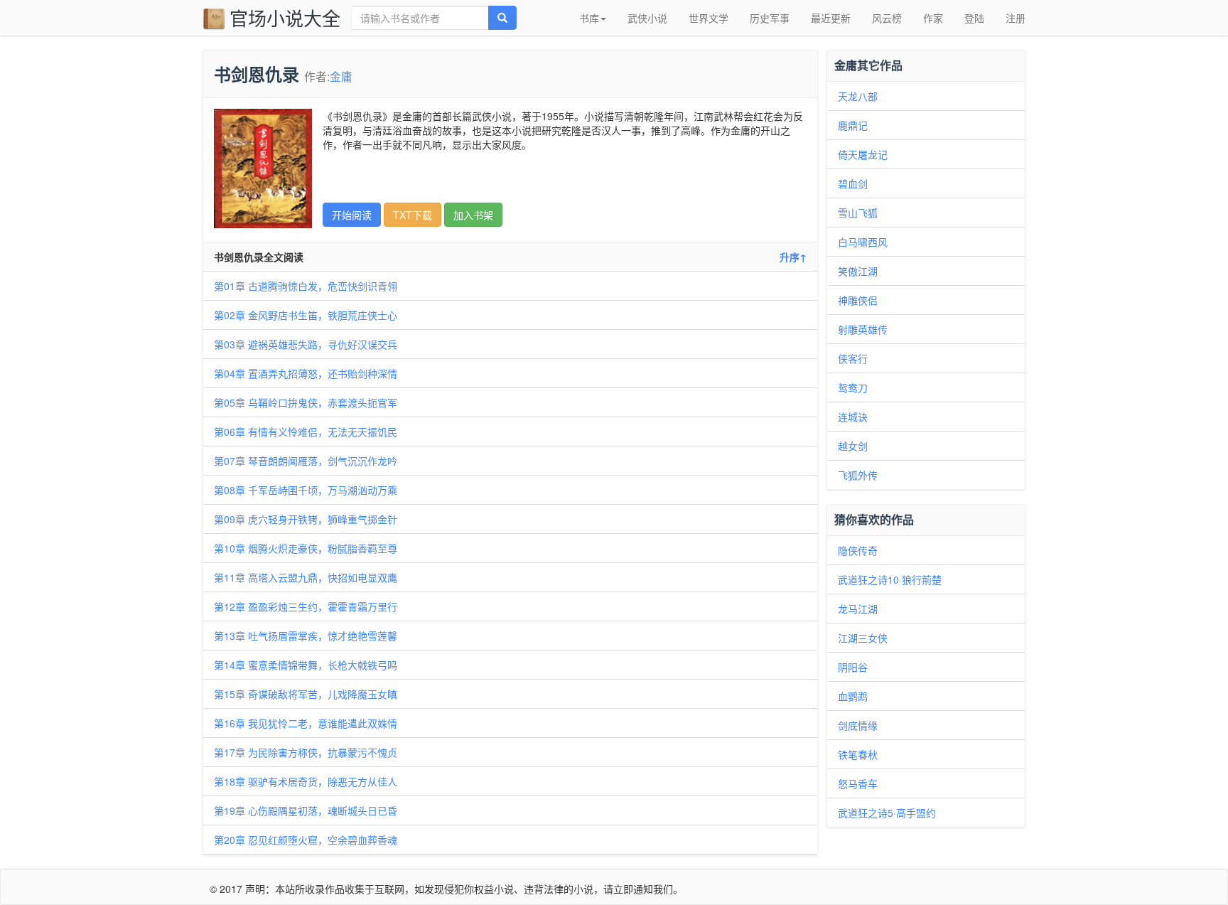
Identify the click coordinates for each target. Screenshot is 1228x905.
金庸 (341, 76)
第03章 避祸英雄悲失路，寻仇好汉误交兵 (305, 344)
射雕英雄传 (863, 329)
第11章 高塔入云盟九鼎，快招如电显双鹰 (305, 577)
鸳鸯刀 (853, 387)
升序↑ (793, 257)
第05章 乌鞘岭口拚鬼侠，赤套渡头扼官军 (305, 402)
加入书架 (473, 215)
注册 (1015, 18)
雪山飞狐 (858, 212)
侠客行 (853, 358)
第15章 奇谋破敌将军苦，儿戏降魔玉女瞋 (305, 694)
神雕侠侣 (858, 300)
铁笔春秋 (858, 754)
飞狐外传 (858, 475)
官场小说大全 (285, 17)
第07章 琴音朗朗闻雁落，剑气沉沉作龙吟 (305, 461)
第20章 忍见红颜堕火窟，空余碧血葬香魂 (305, 839)
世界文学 (708, 18)
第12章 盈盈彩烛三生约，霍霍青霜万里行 (305, 606)
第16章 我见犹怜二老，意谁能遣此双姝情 (305, 723)
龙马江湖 (858, 608)
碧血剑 (853, 183)
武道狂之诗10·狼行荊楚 (890, 579)
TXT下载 (412, 215)
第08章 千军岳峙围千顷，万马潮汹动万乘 (305, 490)
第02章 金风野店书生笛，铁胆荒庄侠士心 (305, 315)
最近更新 (831, 18)
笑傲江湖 (858, 271)
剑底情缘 (858, 725)
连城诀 (853, 416)
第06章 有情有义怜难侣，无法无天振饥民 (305, 431)
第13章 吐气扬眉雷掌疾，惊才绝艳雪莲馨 (305, 635)
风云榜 (887, 18)
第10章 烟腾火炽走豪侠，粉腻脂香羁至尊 (305, 548)
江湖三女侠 (863, 638)
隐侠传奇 (858, 550)
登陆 (974, 18)
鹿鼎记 (853, 125)
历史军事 (770, 18)
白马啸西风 (863, 242)
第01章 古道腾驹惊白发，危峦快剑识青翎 (305, 286)
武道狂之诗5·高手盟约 (887, 812)
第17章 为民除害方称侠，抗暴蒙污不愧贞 (305, 752)
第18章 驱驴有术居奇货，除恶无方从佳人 (305, 781)
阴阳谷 (853, 667)
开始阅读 (352, 215)
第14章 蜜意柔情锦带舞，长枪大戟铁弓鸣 (305, 665)
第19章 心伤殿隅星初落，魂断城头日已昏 (305, 810)
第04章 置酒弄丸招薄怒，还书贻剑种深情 (305, 373)
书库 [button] (589, 18)
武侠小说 (647, 18)
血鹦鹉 (853, 696)
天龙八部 (858, 96)
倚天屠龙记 (863, 154)
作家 (933, 18)
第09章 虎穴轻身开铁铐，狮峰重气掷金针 (305, 519)
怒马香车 (858, 783)
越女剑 (853, 446)
